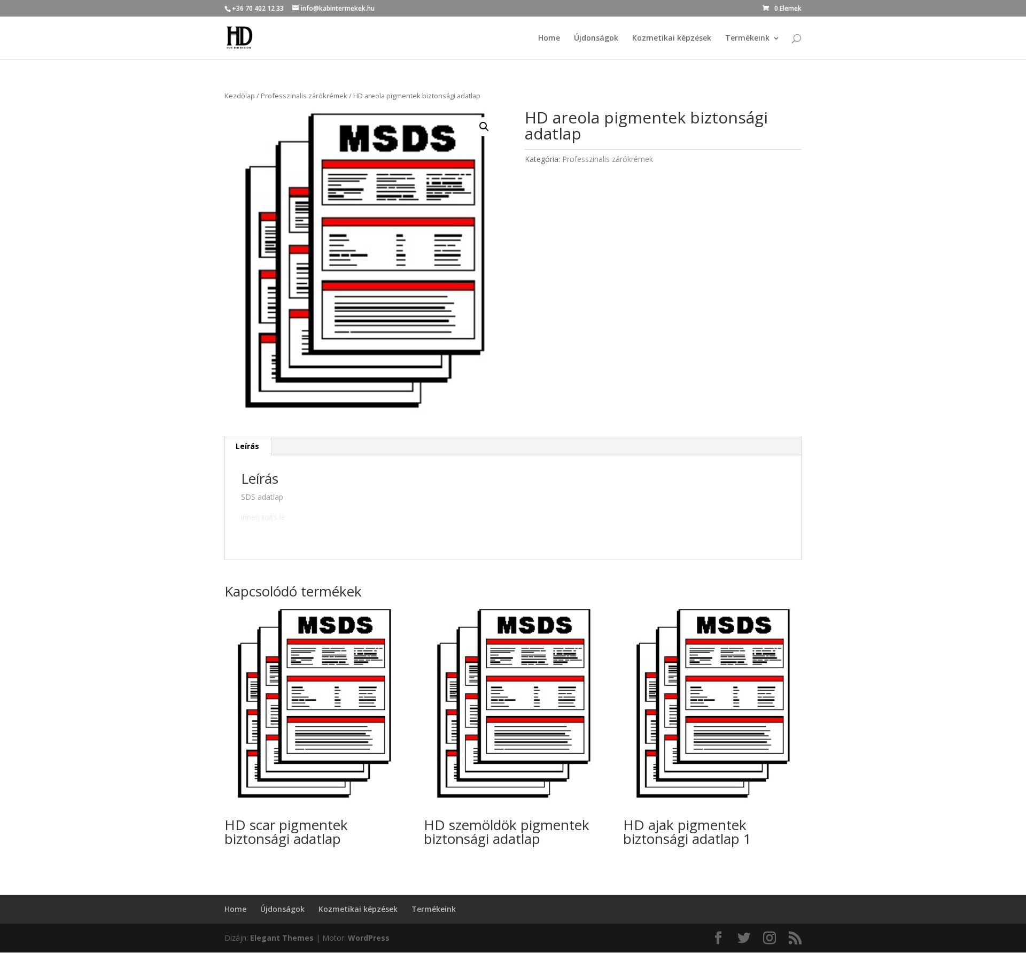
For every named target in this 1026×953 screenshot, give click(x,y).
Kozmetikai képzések (671, 38)
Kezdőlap (239, 95)
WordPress (369, 938)
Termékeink (747, 38)
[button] (484, 126)
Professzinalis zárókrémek (304, 95)
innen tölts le (263, 517)
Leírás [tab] (247, 446)
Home (549, 38)
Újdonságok (596, 38)
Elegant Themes (282, 938)
